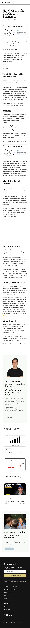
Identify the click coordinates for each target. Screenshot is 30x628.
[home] (6, 2)
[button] (27, 2)
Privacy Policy (7, 609)
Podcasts (6, 595)
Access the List (9, 548)
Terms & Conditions (8, 612)
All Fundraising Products (9, 589)
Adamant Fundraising (8, 592)
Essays (5, 598)
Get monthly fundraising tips (15, 575)
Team (5, 606)
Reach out (9, 417)
